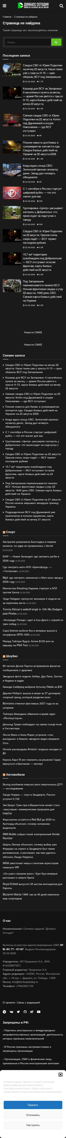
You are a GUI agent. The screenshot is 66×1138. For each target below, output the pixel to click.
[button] (60, 1074)
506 (41, 224)
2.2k (41, 108)
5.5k (41, 247)
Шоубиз (12, 656)
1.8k (41, 158)
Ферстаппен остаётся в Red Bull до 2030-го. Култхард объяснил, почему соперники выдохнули (29, 823)
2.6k (41, 305)
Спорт (10, 532)
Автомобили (15, 774)
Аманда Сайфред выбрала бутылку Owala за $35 (32, 686)
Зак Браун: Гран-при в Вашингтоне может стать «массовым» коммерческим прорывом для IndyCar (31, 809)
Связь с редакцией (28, 1002)
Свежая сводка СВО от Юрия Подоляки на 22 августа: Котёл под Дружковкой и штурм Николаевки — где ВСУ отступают (41, 123)
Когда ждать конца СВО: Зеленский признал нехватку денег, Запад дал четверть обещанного (40, 171)
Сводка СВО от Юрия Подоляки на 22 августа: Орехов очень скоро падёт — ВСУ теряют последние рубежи (42, 236)
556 (41, 201)
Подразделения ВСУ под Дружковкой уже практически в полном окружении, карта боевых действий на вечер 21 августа (30, 515)
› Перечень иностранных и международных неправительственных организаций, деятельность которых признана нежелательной (33, 1034)
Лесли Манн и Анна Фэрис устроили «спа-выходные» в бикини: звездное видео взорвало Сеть (31, 739)
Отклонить (33, 1115)
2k (40, 182)
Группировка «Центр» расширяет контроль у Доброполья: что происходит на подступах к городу (43, 213)
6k (40, 135)
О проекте (9, 1002)
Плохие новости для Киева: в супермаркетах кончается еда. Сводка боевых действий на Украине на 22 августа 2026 (41, 148)
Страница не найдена (25, 16)
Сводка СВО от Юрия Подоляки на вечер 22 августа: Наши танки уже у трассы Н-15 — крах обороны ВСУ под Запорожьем (43, 71)
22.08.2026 (30, 81)
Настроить (33, 1125)
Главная (7, 16)
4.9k (41, 274)
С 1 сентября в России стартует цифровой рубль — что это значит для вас (42, 192)
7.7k (41, 81)
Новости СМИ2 (33, 332)
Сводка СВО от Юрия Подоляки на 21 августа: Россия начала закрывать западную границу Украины (33, 502)
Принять (33, 1105)
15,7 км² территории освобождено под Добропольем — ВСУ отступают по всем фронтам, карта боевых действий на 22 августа (42, 262)
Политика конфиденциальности (33, 1133)
